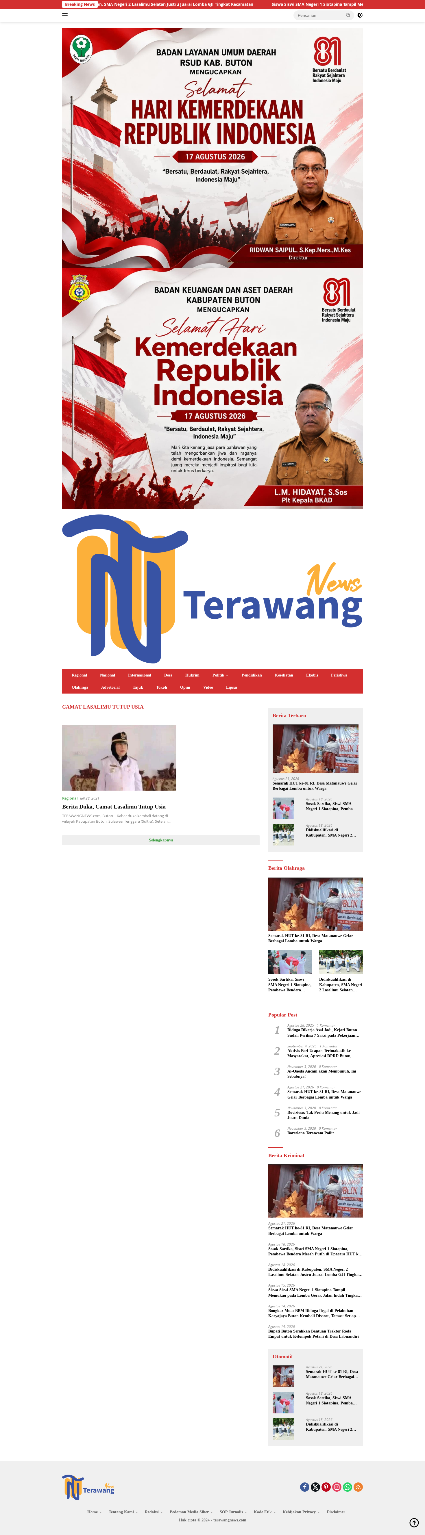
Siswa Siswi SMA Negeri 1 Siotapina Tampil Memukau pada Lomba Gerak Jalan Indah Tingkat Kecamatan (284, 4)
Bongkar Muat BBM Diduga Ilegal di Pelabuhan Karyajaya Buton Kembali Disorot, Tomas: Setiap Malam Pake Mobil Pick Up (312, 1314)
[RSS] (358, 1487)
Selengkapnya (161, 840)
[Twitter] (315, 1487)
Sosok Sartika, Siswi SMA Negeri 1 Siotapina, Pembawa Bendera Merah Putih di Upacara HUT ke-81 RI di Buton (332, 807)
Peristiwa (339, 675)
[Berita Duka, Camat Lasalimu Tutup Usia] (119, 758)
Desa (168, 675)
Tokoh (161, 687)
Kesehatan (284, 675)
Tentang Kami (121, 1512)
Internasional (139, 675)
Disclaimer (336, 1512)
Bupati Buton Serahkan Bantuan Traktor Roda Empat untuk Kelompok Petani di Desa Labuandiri (313, 1334)
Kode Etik (263, 1512)
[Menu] (66, 15)
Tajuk (138, 687)
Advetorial (110, 687)
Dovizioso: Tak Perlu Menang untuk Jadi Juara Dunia (323, 1115)
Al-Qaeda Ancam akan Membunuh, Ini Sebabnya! (321, 1074)
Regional (79, 675)
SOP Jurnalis (231, 1512)
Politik (218, 675)
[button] (348, 15)
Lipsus (231, 687)
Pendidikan (252, 675)
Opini (185, 687)
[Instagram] (336, 1487)
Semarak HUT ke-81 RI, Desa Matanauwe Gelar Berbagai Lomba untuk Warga (315, 786)
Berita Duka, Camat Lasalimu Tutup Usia (114, 806)
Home (92, 1512)
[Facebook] (304, 1487)
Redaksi (152, 1512)
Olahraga (80, 687)
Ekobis (312, 675)
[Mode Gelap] (360, 15)
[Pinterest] (326, 1487)
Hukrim (192, 675)
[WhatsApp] (347, 1487)
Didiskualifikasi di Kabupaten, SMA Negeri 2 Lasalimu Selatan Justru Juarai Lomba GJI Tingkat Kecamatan (330, 833)
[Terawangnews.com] (212, 588)
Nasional (107, 675)
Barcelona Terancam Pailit (310, 1133)
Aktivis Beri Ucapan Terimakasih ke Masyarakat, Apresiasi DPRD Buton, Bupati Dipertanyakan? (319, 1054)
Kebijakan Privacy (299, 1512)
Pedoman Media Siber (189, 1512)
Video (208, 687)
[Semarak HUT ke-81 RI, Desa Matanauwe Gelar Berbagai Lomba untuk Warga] (316, 748)
